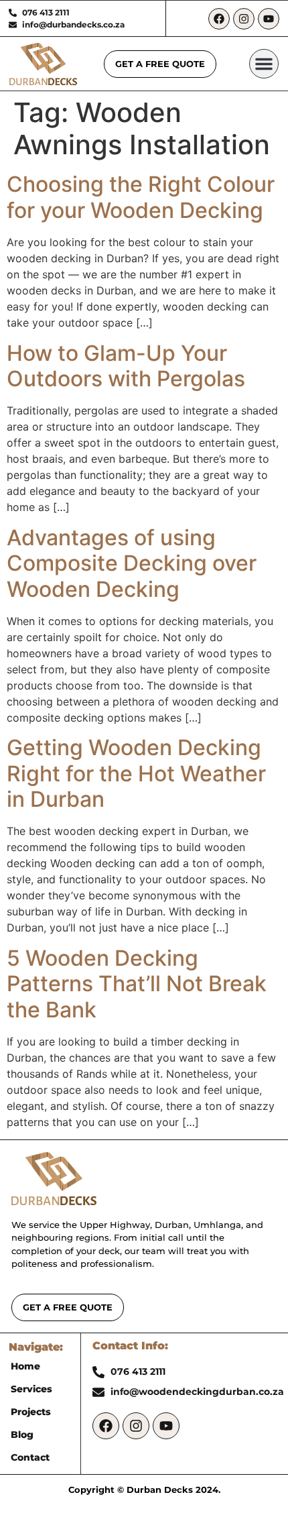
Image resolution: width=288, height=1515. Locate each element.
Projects (31, 1412)
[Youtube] (268, 19)
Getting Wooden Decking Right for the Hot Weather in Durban (136, 773)
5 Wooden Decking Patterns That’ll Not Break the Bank (137, 984)
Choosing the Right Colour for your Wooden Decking (141, 197)
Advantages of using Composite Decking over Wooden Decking (132, 563)
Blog (22, 1434)
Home (25, 1366)
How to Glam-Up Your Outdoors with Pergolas (126, 366)
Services (31, 1389)
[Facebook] (219, 19)
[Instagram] (244, 19)
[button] (264, 63)
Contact (30, 1457)
